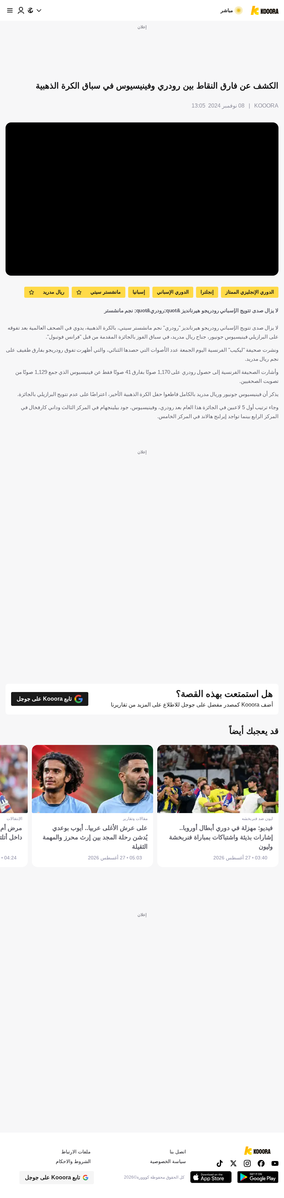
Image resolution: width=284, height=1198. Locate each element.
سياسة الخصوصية (168, 1161)
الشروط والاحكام (73, 1161)
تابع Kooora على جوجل (44, 699)
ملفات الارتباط (76, 1151)
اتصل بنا (178, 1151)
